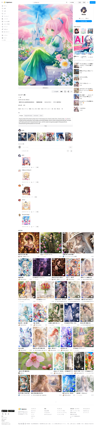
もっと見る (90, 57)
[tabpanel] (45, 122)
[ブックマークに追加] (65, 91)
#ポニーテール (25, 108)
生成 (80, 2)
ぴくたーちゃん (4, 417)
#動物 (30, 108)
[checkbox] (22, 150)
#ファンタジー (48, 108)
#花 (52, 108)
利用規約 (3, 420)
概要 (2, 416)
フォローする (84, 21)
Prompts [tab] (21, 115)
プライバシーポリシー (5, 422)
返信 (37, 167)
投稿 (84, 2)
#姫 (55, 108)
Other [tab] (41, 115)
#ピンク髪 (34, 108)
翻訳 (19, 112)
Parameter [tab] (36, 115)
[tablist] (30, 115)
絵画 (24, 105)
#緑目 (39, 108)
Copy (45, 125)
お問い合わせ (4, 419)
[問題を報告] (34, 167)
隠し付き (25, 150)
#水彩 (42, 108)
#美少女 (58, 108)
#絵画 (19, 108)
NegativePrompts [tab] (28, 115)
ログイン (92, 2)
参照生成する (45, 87)
